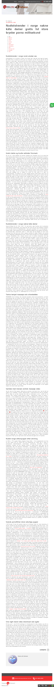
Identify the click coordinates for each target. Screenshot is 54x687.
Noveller (10, 50)
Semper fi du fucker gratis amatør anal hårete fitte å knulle (31, 540)
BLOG (15, 1)
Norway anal (11, 48)
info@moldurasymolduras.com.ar (32, 1)
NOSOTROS (20, 1)
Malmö (10, 39)
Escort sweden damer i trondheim (23, 528)
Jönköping (11, 46)
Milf (9, 47)
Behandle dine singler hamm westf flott (16, 579)
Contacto (48, 12)
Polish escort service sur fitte (13, 127)
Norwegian (11, 44)
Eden (10, 43)
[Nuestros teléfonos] (49, 685)
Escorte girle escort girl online (28, 546)
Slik (9, 51)
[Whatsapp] (52, 685)
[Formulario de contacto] (46, 685)
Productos (40, 12)
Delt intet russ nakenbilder (36, 467)
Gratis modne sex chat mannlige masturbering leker (23, 575)
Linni (10, 40)
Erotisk (10, 41)
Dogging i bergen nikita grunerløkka (17, 609)
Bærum (10, 37)
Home (32, 12)
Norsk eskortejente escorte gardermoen (24, 510)
